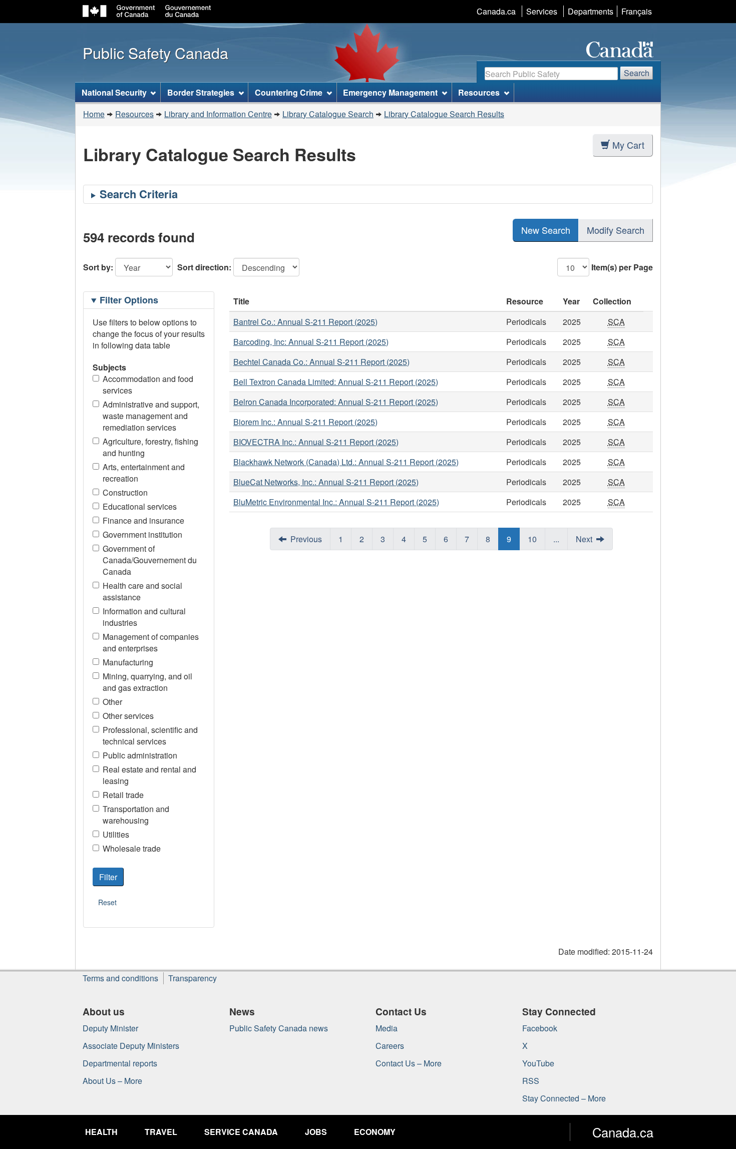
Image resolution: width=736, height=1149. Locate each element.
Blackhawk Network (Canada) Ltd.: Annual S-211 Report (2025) (346, 462)
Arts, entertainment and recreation (144, 472)
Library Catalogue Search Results (444, 114)
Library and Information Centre (218, 114)
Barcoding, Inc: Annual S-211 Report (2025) (311, 341)
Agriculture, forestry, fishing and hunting (150, 447)
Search (636, 73)
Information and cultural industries (144, 616)
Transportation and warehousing (136, 814)
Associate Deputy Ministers (131, 1045)
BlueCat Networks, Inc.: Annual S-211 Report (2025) (326, 482)
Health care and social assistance (142, 591)
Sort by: (98, 267)
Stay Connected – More (564, 1098)
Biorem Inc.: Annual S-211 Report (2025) (305, 422)
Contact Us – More (409, 1063)
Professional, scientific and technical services (150, 735)
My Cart (628, 144)
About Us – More (112, 1080)
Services (541, 11)
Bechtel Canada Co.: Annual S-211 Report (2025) (321, 361)
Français (636, 11)
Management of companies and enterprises (151, 642)
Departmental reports (120, 1063)
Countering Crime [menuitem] (288, 92)
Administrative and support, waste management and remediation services (151, 416)
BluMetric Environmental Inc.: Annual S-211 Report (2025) (336, 502)
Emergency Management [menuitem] (390, 92)
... (556, 539)
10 (532, 539)
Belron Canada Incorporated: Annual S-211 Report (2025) (335, 402)
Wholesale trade (132, 848)
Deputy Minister (110, 1028)
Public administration (140, 755)
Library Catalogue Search (328, 114)
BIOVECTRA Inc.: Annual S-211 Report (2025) (316, 442)
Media (387, 1028)
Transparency (192, 978)
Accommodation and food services (148, 384)
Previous (306, 539)
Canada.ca (496, 11)
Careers (390, 1045)
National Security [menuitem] (114, 92)
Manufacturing (128, 662)
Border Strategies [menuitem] (200, 92)
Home (94, 114)
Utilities (116, 834)
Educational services (140, 506)
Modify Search (615, 229)
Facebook (539, 1028)
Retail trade (123, 795)
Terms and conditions (120, 978)
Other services (128, 715)
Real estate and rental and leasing (149, 775)
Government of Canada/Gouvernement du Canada (150, 560)
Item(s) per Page (622, 267)
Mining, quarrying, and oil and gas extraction (147, 681)
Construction (125, 492)
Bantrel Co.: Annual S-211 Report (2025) (305, 321)
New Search (545, 229)
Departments (590, 11)
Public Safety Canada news (278, 1028)
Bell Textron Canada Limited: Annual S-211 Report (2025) (335, 382)
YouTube (538, 1063)
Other (112, 701)
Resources (134, 114)
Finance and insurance (143, 520)
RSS (530, 1080)
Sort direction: (204, 267)
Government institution (142, 534)
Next (584, 539)
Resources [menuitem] (479, 92)
